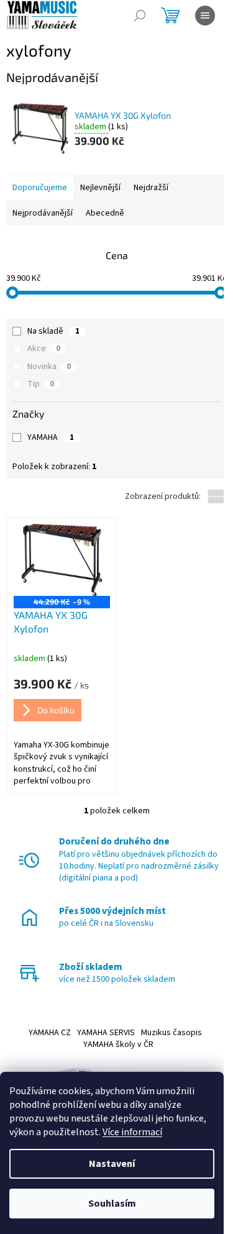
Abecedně (105, 213)
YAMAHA (50, 437)
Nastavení (112, 1164)
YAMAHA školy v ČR (118, 1044)
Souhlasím (112, 1203)
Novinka (49, 366)
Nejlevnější (100, 187)
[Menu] (205, 15)
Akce (43, 348)
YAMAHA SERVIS (106, 1032)
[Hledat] (139, 15)
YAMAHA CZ (50, 1032)
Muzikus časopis (171, 1032)
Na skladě (53, 331)
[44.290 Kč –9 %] (62, 560)
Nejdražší (151, 187)
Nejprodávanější (42, 213)
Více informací (132, 1132)
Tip (40, 384)
